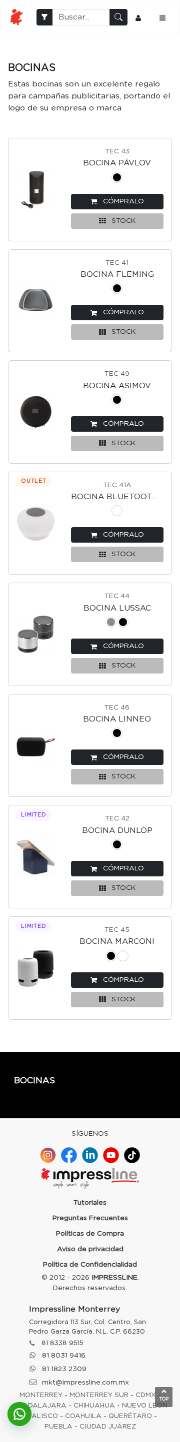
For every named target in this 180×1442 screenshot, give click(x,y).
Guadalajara (39, 1405)
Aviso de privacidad (90, 1249)
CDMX (146, 1395)
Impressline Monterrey (74, 1309)
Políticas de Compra (90, 1233)
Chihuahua (94, 1405)
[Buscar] (119, 17)
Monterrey (41, 1395)
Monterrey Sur (99, 1395)
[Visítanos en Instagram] (48, 1155)
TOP (164, 1399)
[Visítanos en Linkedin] (90, 1155)
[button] (117, 201)
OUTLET (33, 481)
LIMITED (33, 814)
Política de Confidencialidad (90, 1264)
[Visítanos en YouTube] (111, 1155)
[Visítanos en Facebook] (69, 1155)
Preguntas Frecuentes (90, 1218)
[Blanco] (117, 512)
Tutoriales (90, 1202)
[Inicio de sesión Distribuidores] (140, 17)
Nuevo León (145, 1405)
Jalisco (43, 1416)
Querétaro (130, 1416)
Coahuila (83, 1416)
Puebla (58, 1426)
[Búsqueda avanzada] (44, 17)
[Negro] (117, 179)
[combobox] (81, 17)
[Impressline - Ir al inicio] (16, 16)
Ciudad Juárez (108, 1426)
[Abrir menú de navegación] (164, 17)
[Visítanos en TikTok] (132, 1155)
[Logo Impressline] (90, 1179)
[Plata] (111, 624)
